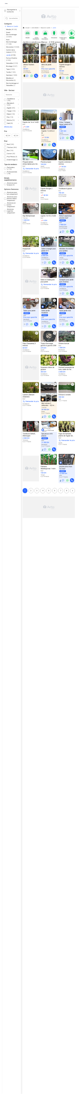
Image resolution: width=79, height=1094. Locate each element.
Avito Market (35, 28)
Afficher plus (8, 127)
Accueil (27, 28)
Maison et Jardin (12, 26)
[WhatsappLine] (32, 76)
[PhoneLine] (36, 76)
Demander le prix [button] (32, 169)
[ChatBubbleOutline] (27, 76)
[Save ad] (36, 45)
